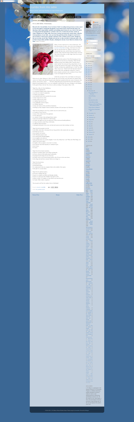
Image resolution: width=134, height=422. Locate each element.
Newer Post (35, 195)
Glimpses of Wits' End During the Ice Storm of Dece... (95, 104)
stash (87, 179)
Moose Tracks (88, 315)
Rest (92, 325)
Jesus (89, 269)
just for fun (89, 208)
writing (87, 253)
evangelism (88, 309)
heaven (87, 290)
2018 (89, 78)
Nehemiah (87, 344)
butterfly (87, 328)
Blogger (87, 410)
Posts (89, 41)
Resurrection (89, 281)
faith (89, 284)
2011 (89, 139)
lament (87, 274)
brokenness (88, 294)
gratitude (40, 189)
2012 (89, 137)
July (90, 121)
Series (78, 17)
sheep (87, 262)
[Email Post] (49, 187)
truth (90, 321)
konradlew (77, 410)
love (87, 213)
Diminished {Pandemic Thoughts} (54, 17)
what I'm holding (89, 195)
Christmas (90, 268)
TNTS (89, 347)
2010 (89, 141)
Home (34, 17)
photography (88, 287)
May (90, 126)
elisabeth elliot (88, 356)
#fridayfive (88, 303)
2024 (89, 65)
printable (87, 372)
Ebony (87, 293)
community (90, 283)
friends (87, 237)
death (89, 353)
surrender (88, 202)
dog (87, 216)
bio (36, 189)
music (87, 218)
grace (87, 210)
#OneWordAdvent (89, 337)
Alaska (87, 236)
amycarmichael (88, 348)
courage (91, 233)
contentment (88, 231)
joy (89, 261)
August (90, 119)
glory (87, 362)
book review (89, 259)
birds (91, 224)
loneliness (88, 299)
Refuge (87, 271)
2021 (89, 72)
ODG (87, 345)
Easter (87, 264)
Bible (88, 175)
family (87, 198)
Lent (87, 265)
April (90, 128)
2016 (89, 82)
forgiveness (89, 360)
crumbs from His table (43, 7)
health (91, 206)
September (91, 117)
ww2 (88, 382)
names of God (88, 285)
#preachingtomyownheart (89, 228)
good (91, 221)
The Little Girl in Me (93, 100)
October (91, 115)
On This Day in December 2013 (94, 110)
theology (87, 379)
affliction (89, 183)
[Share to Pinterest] (57, 187)
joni (88, 363)
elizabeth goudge (89, 357)
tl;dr (89, 234)
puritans (91, 310)
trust (87, 149)
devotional (87, 354)
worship (88, 215)
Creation (88, 189)
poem (87, 321)
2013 (89, 89)
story (92, 376)
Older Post (79, 195)
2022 (89, 70)
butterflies (88, 219)
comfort (87, 243)
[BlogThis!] (53, 187)
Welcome (41, 17)
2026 (89, 63)
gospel (87, 329)
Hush (90, 98)
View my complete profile (91, 35)
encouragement (90, 359)
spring (88, 376)
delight (91, 223)
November (91, 113)
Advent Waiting (92, 96)
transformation (89, 170)
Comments (90, 43)
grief (91, 204)
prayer (43, 189)
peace (87, 310)
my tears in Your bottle (59, 48)
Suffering (91, 345)
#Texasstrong (88, 322)
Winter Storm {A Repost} (94, 107)
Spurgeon (88, 258)
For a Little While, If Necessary (93, 93)
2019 (89, 76)
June (90, 123)
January (91, 134)
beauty (87, 304)
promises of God (89, 332)
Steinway (88, 272)
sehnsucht (88, 291)
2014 (89, 86)
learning (87, 367)
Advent (87, 230)
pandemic (87, 302)
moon (89, 331)
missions (87, 300)
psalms (87, 246)
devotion (87, 296)
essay (91, 190)
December (91, 90)
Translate (96, 58)
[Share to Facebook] (56, 187)
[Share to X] (54, 187)
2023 (89, 67)
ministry (87, 370)
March (90, 130)
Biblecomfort (90, 338)
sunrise (89, 378)
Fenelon (89, 340)
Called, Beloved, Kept (93, 102)
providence (88, 239)
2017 (89, 80)
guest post (88, 318)
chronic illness (89, 266)
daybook (88, 245)
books (87, 199)
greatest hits (88, 288)
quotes (88, 161)
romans (91, 375)
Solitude (89, 326)
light (92, 329)
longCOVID (88, 275)
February (91, 132)
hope (87, 201)
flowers (88, 212)
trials (87, 247)
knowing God (88, 366)
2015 (89, 84)
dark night (91, 351)
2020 (89, 74)
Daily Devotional (70, 17)
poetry (88, 157)
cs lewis (87, 350)
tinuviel (96, 22)
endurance (88, 252)
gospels (91, 362)
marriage (87, 319)
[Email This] (51, 187)
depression (88, 316)
